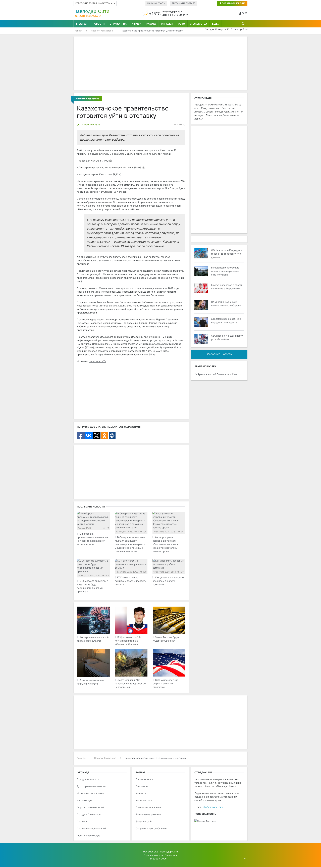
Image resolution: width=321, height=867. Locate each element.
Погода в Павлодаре (88, 814)
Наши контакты (156, 3)
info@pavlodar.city (212, 807)
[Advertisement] (160, 63)
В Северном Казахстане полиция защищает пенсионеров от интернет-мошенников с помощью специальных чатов (130, 544)
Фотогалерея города (88, 835)
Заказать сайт (144, 821)
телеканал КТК (97, 361)
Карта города (84, 800)
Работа (151, 23)
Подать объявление (233, 3)
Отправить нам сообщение (151, 828)
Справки (167, 23)
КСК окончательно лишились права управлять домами (130, 581)
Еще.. (215, 23)
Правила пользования (148, 807)
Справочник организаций (91, 828)
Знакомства (198, 23)
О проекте (142, 786)
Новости (98, 23)
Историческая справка (90, 793)
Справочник (118, 23)
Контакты (141, 793)
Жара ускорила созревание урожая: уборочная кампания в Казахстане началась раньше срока (165, 544)
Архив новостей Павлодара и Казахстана (221, 374)
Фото (181, 23)
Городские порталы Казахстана (94, 3)
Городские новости (88, 779)
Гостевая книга (144, 779)
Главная (81, 23)
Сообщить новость (220, 354)
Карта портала (144, 800)
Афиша (136, 23)
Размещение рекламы (149, 814)
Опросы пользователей (90, 807)
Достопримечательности (91, 786)
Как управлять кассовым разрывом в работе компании (168, 581)
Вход (244, 13)
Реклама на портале (183, 3)
